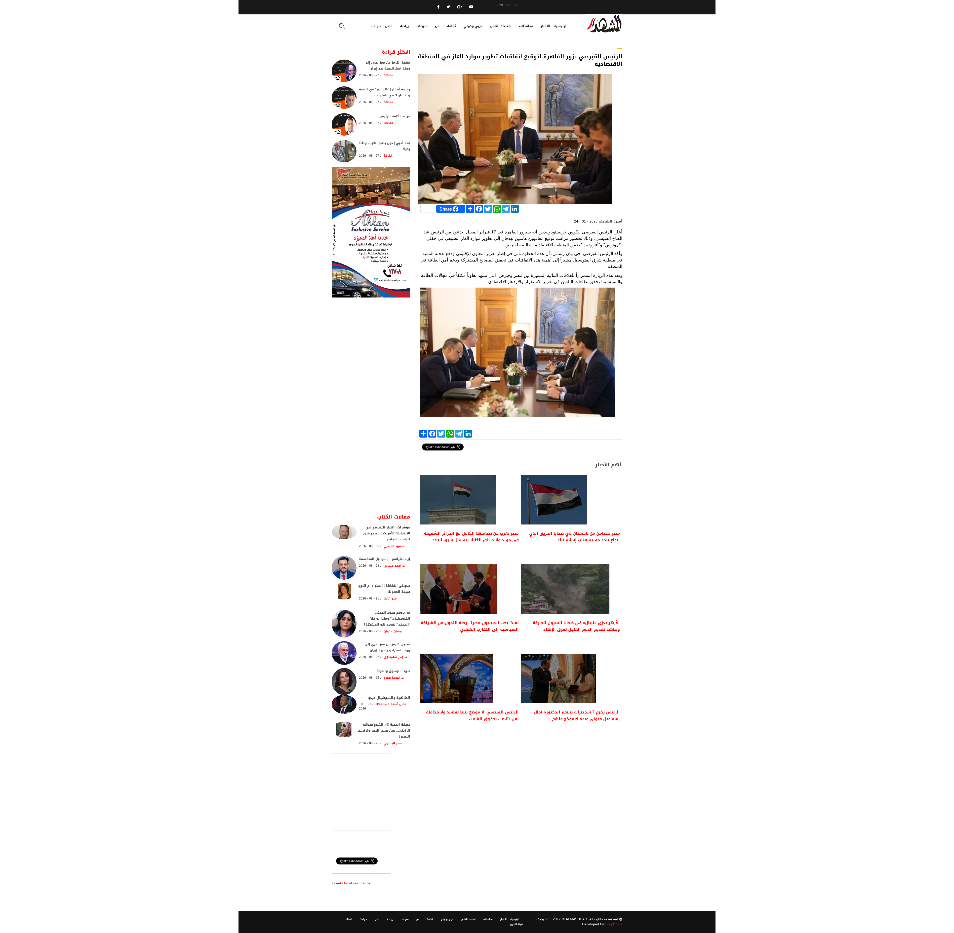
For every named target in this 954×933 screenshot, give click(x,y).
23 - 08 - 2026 (369, 565)
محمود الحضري (394, 546)
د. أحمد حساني (394, 565)
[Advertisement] (520, 775)
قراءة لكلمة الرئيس (394, 116)
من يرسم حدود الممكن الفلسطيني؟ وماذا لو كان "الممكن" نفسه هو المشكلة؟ (387, 618)
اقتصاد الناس (501, 26)
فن (437, 26)
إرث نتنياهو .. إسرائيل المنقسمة (384, 559)
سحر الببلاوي (393, 743)
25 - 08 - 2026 (369, 546)
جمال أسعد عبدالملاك (390, 704)
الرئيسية (561, 26)
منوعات (422, 26)
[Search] (342, 26)
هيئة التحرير (516, 924)
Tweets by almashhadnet (351, 883)
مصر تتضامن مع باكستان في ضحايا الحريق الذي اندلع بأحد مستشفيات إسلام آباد (574, 536)
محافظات (526, 26)
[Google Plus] (459, 7)
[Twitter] (448, 7)
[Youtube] (471, 7)
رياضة (404, 26)
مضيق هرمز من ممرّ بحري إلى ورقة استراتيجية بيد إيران (387, 65)
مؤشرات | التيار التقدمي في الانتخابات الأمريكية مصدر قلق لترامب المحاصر (386, 533)
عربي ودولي (472, 26)
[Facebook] (438, 7)
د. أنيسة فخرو (394, 677)
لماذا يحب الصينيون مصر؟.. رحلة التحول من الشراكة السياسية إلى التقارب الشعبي (470, 626)
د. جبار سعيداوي (395, 657)
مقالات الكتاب (393, 517)
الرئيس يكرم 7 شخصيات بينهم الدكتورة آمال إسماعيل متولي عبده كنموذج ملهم (577, 715)
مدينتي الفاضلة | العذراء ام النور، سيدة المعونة (384, 589)
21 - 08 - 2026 (369, 598)
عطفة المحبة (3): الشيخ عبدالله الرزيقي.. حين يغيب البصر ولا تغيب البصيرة (383, 730)
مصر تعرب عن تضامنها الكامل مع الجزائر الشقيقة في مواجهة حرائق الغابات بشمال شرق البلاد (471, 536)
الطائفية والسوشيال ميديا (388, 698)
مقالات (388, 75)
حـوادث (376, 26)
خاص (389, 26)
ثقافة (451, 26)
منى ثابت (390, 598)
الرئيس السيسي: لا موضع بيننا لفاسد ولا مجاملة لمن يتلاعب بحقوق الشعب (472, 715)
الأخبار (545, 26)
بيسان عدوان (393, 631)
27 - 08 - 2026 (369, 75)
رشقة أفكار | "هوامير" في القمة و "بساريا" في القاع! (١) (384, 92)
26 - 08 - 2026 (365, 706)
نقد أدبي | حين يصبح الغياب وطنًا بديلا (384, 146)
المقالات (348, 919)
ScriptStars (613, 924)
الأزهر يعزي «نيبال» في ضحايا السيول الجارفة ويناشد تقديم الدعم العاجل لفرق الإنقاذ (576, 626)
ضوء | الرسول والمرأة (393, 671)
